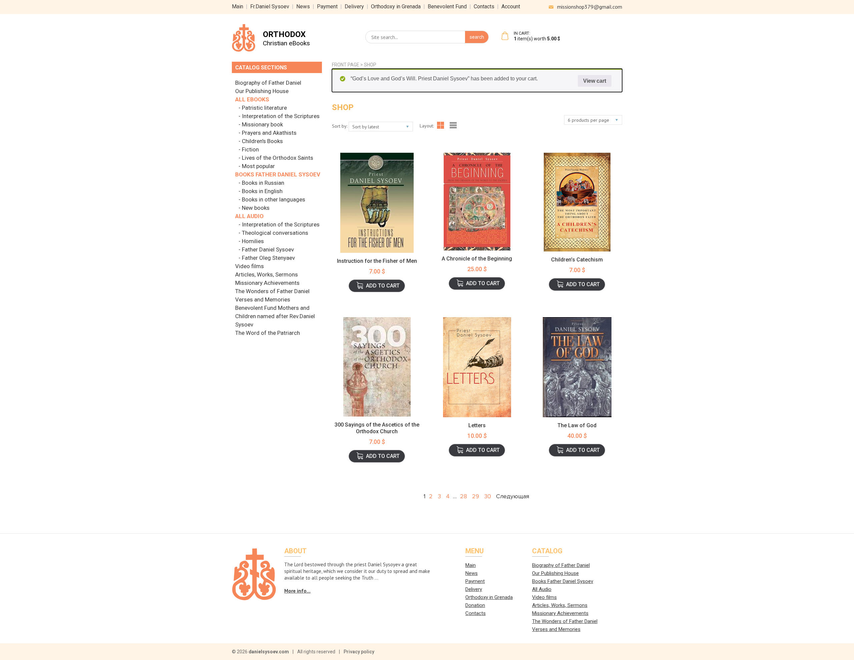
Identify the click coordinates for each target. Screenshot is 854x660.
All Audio (249, 216)
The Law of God (576, 425)
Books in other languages (273, 199)
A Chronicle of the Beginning (477, 258)
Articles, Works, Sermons (266, 274)
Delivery (354, 6)
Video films (249, 266)
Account (510, 6)
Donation (475, 605)
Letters (477, 425)
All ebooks (252, 99)
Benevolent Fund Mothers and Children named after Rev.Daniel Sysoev (275, 316)
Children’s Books (262, 141)
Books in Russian (263, 182)
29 (475, 496)
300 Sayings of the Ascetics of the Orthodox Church (377, 428)
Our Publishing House (262, 91)
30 (487, 496)
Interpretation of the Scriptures (281, 116)
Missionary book (262, 124)
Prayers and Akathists (269, 132)
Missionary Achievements (267, 282)
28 (463, 496)
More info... (297, 591)
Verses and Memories (262, 299)
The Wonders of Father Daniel (272, 291)
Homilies (253, 241)
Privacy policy (359, 651)
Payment (327, 6)
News (303, 6)
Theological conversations (275, 232)
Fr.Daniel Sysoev (269, 6)
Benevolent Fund (447, 6)
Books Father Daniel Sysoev (277, 174)
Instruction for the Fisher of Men (377, 261)
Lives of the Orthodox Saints (277, 157)
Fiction (250, 149)
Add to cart (383, 285)
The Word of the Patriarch (267, 332)
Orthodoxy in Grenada (396, 6)
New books (256, 207)
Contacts (484, 6)
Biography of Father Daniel (268, 82)
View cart (594, 81)
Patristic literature (264, 107)
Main (237, 6)
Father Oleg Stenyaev (268, 257)
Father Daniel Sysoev (268, 249)
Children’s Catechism (577, 259)
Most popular (258, 166)
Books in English (262, 191)
